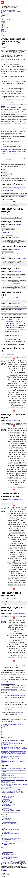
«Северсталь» (16, 249)
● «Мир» (3, 169)
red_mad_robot (16, 303)
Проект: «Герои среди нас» (7, 199)
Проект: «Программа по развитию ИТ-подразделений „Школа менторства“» (14, 307)
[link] (3, 26)
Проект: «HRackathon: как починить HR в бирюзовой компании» (14, 301)
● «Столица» (4, 172)
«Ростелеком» (16, 277)
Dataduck (9, 214)
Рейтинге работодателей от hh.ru (9, 689)
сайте (7, 159)
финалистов (12, 151)
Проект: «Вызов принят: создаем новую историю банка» (13, 616)
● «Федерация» (4, 170)
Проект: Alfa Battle (5, 256)
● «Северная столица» (6, 174)
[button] (2, 29)
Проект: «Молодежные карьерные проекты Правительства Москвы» (14, 194)
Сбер (14, 201)
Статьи (2, 35)
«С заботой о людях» (10, 333)
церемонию (23, 79)
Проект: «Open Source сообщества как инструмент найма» (14, 314)
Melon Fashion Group (12, 598)
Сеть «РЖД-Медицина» (19, 196)
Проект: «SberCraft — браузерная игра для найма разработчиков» (14, 205)
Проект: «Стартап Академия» (7, 235)
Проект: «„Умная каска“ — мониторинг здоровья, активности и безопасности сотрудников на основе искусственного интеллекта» (14, 241)
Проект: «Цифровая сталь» (7, 252)
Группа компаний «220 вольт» (14, 420)
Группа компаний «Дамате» (20, 258)
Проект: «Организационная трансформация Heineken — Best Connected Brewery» (14, 275)
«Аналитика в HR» (10, 321)
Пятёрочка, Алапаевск (21, 768)
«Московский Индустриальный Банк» (16, 613)
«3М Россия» (16, 283)
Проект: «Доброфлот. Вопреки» (8, 229)
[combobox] (6, 874)
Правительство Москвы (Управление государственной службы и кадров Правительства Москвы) (13, 188)
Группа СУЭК (16, 237)
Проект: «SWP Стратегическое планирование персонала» (13, 357)
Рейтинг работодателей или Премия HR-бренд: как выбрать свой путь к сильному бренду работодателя (13, 751)
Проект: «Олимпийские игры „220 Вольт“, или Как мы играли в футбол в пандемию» (14, 424)
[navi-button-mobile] (2, 33)
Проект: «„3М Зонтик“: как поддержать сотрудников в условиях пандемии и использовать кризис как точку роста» (14, 287)
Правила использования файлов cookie (10, 11)
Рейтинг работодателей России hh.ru (16, 695)
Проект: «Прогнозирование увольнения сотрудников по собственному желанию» (14, 281)
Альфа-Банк (16, 253)
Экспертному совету (6, 149)
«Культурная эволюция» (11, 325)
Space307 (15, 297)
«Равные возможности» (11, 337)
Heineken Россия (17, 271)
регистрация (19, 712)
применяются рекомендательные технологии (13, 861)
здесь (16, 667)
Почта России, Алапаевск (20, 784)
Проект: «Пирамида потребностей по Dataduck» (11, 217)
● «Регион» (3, 175)
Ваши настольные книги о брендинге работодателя (13, 747)
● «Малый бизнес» (5, 177)
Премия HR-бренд (5, 59)
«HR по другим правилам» (11, 329)
